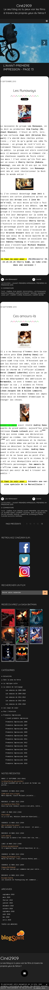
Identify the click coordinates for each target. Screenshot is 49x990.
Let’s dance (6, 836)
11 (34, 524)
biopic (19, 291)
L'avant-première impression (17, 718)
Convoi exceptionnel (9, 846)
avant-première (29, 511)
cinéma (9, 291)
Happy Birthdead (8, 867)
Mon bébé (5, 815)
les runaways (40, 291)
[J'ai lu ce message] (47, 984)
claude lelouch (8, 516)
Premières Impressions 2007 (16, 725)
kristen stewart (23, 293)
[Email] (24, 973)
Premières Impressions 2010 (16, 736)
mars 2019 (6, 897)
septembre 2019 (8, 894)
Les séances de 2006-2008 (16, 690)
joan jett (5, 295)
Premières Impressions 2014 (16, 749)
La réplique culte (10, 683)
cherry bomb (38, 295)
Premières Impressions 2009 (16, 732)
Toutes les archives (9, 924)
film (14, 291)
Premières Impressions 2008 (16, 729)
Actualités (7, 676)
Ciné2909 (24, 5)
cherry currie (16, 295)
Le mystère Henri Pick (10, 804)
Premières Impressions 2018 (16, 760)
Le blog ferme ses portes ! (12, 781)
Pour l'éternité (9, 711)
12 (38, 524)
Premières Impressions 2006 (16, 722)
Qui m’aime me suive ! (10, 825)
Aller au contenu (10, 4)
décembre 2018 (8, 906)
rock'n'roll (28, 291)
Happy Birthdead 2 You (10, 857)
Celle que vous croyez (10, 793)
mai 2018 (6, 917)
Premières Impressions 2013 (16, 746)
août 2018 (6, 914)
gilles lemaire (7, 514)
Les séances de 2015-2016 (16, 704)
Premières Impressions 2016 (16, 756)
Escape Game (7, 878)
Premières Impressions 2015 (16, 753)
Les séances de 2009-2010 (16, 694)
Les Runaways (24, 90)
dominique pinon (36, 514)
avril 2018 (7, 920)
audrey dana (9, 512)
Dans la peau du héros (12, 680)
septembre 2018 (8, 911)
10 (30, 524)
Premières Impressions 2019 (16, 763)
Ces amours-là (24, 316)
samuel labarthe (21, 514)
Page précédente (13, 524)
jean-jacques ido (38, 512)
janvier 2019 (8, 903)
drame (20, 511)
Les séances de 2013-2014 (16, 701)
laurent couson (23, 512)
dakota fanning (8, 293)
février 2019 (8, 900)
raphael (18, 516)
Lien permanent (10, 279)
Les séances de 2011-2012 (16, 697)
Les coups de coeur (10, 708)
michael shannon (38, 293)
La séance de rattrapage (12, 687)
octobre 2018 (8, 909)
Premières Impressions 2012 (16, 743)
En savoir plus (39, 988)
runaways (27, 295)
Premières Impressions (12, 715)
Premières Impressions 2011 (16, 739)
